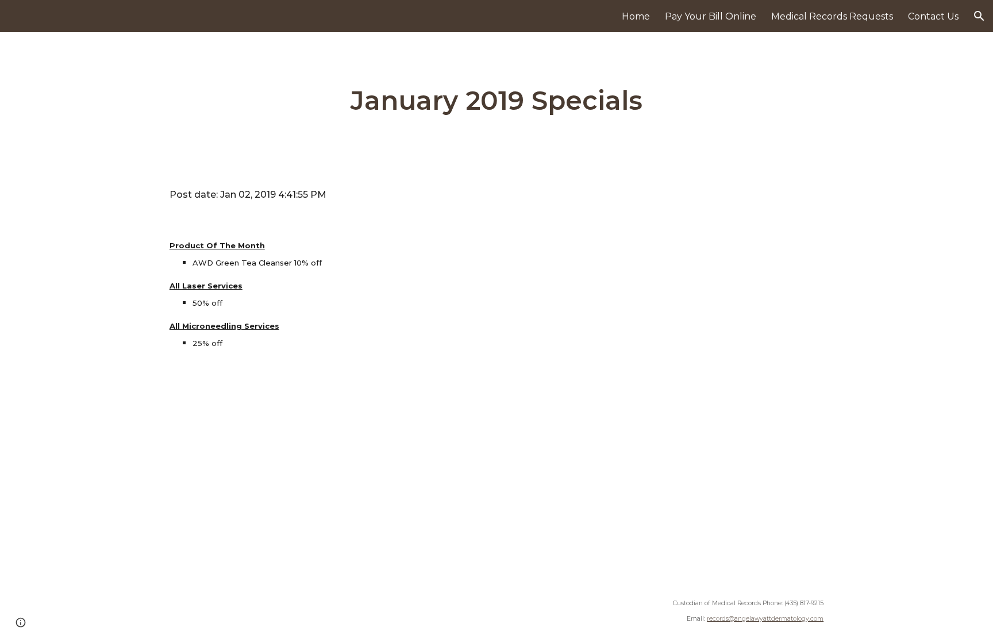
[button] (979, 16)
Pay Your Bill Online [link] (710, 16)
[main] (496, 101)
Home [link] (636, 16)
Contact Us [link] (933, 16)
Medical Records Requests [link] (832, 16)
